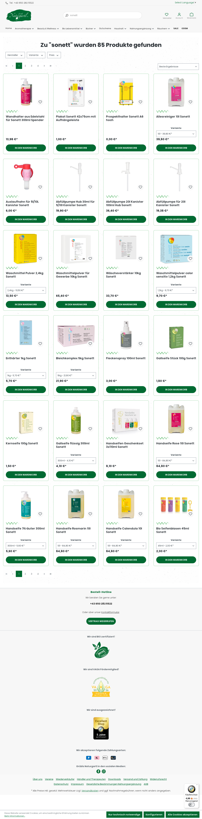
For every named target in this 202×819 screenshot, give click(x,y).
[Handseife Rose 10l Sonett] (176, 419)
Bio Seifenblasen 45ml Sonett (172, 530)
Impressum (77, 784)
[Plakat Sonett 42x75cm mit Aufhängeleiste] (76, 92)
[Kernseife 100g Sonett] (26, 419)
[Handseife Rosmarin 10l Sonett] (76, 504)
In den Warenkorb (26, 147)
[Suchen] (66, 15)
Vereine (49, 779)
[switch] (191, 805)
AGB (146, 784)
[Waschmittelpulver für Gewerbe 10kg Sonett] (76, 248)
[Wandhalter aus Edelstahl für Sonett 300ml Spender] (26, 92)
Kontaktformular (110, 612)
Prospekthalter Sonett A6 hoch (124, 118)
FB (98, 771)
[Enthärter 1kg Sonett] (26, 333)
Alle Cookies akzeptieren (182, 814)
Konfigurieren (154, 814)
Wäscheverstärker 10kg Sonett (123, 274)
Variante (34, 55)
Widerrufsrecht (158, 779)
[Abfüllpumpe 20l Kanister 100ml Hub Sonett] (126, 177)
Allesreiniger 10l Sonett (173, 116)
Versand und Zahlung (135, 779)
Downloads (114, 779)
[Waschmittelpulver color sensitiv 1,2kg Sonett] (176, 248)
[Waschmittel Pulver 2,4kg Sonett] (26, 248)
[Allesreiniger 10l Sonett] (176, 92)
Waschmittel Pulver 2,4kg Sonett (24, 274)
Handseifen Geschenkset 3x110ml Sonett (124, 445)
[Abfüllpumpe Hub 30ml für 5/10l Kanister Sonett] (76, 177)
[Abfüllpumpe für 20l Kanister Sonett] (176, 177)
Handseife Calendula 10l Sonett (124, 530)
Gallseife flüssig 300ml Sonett (72, 445)
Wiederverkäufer (65, 779)
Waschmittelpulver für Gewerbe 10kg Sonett (73, 274)
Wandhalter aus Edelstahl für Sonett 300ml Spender (25, 118)
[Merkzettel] (166, 14)
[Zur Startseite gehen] (21, 15)
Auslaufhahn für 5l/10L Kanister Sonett (22, 203)
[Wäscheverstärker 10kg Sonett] (126, 248)
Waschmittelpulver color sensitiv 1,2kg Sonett (174, 274)
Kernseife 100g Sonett (22, 443)
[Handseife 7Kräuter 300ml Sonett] (26, 504)
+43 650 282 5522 (101, 603)
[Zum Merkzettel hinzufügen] (40, 102)
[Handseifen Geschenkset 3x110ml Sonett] (126, 419)
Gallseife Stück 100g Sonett (176, 358)
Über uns (37, 779)
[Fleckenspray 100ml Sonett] (126, 333)
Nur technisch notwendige (124, 814)
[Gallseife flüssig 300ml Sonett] (76, 419)
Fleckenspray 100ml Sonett (126, 358)
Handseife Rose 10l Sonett (175, 443)
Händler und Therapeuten (91, 779)
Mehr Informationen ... (14, 816)
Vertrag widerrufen (101, 621)
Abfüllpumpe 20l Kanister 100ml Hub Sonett (124, 203)
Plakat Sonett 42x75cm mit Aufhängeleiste (76, 118)
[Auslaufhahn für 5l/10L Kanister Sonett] (26, 177)
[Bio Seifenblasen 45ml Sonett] (176, 504)
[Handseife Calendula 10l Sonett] (126, 504)
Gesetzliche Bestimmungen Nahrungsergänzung (113, 784)
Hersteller (13, 55)
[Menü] (197, 785)
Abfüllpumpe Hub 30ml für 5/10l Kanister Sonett (75, 203)
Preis (52, 55)
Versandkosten (90, 790)
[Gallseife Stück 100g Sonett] (176, 333)
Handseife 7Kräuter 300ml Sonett (25, 530)
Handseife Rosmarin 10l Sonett (73, 530)
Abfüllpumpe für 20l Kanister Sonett (170, 203)
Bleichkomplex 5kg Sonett (75, 358)
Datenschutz (61, 784)
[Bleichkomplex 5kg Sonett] (76, 333)
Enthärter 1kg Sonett (21, 358)
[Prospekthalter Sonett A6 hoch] (126, 92)
